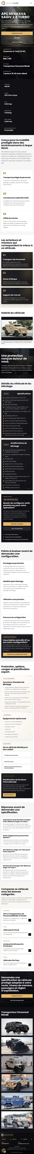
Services (14, 1139)
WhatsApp (17, 37)
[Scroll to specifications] (17, 76)
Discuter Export (9, 795)
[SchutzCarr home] (9, 3)
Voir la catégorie (17, 42)
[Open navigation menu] (31, 3)
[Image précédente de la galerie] (4, 328)
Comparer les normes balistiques (17, 654)
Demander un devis (17, 33)
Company (25, 1139)
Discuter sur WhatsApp (17, 1000)
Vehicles (4, 1139)
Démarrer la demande (17, 524)
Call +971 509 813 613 (17, 528)
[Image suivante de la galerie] (30, 328)
